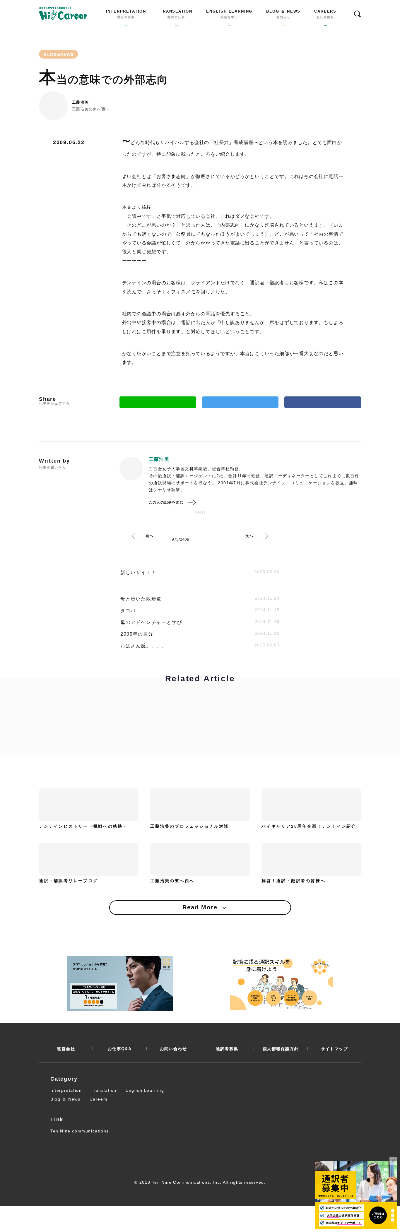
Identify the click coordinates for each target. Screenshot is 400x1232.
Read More (200, 907)
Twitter (240, 402)
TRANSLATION (176, 14)
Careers (99, 1099)
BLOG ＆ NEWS (283, 14)
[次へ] (263, 535)
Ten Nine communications (79, 1131)
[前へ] (136, 535)
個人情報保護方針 (281, 1048)
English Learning (145, 1090)
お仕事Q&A (119, 1048)
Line (157, 402)
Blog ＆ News (65, 1099)
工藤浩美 (80, 102)
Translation (104, 1090)
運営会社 (66, 1048)
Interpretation (66, 1090)
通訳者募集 (227, 1048)
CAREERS (325, 14)
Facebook (322, 402)
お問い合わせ (173, 1048)
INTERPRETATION (126, 14)
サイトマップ (334, 1048)
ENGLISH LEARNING (229, 14)
